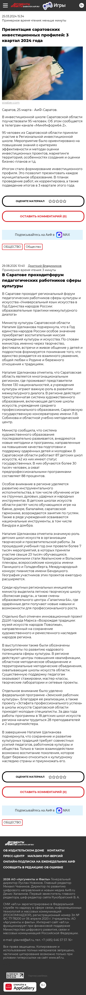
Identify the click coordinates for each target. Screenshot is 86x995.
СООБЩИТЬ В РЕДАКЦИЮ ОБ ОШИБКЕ (33, 867)
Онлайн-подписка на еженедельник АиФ (39, 861)
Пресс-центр (13, 856)
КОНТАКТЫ (55, 850)
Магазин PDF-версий (45, 856)
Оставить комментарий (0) (43, 216)
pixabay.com (11, 102)
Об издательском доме (23, 850)
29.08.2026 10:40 (13, 266)
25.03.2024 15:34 (13, 16)
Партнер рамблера (37, 976)
